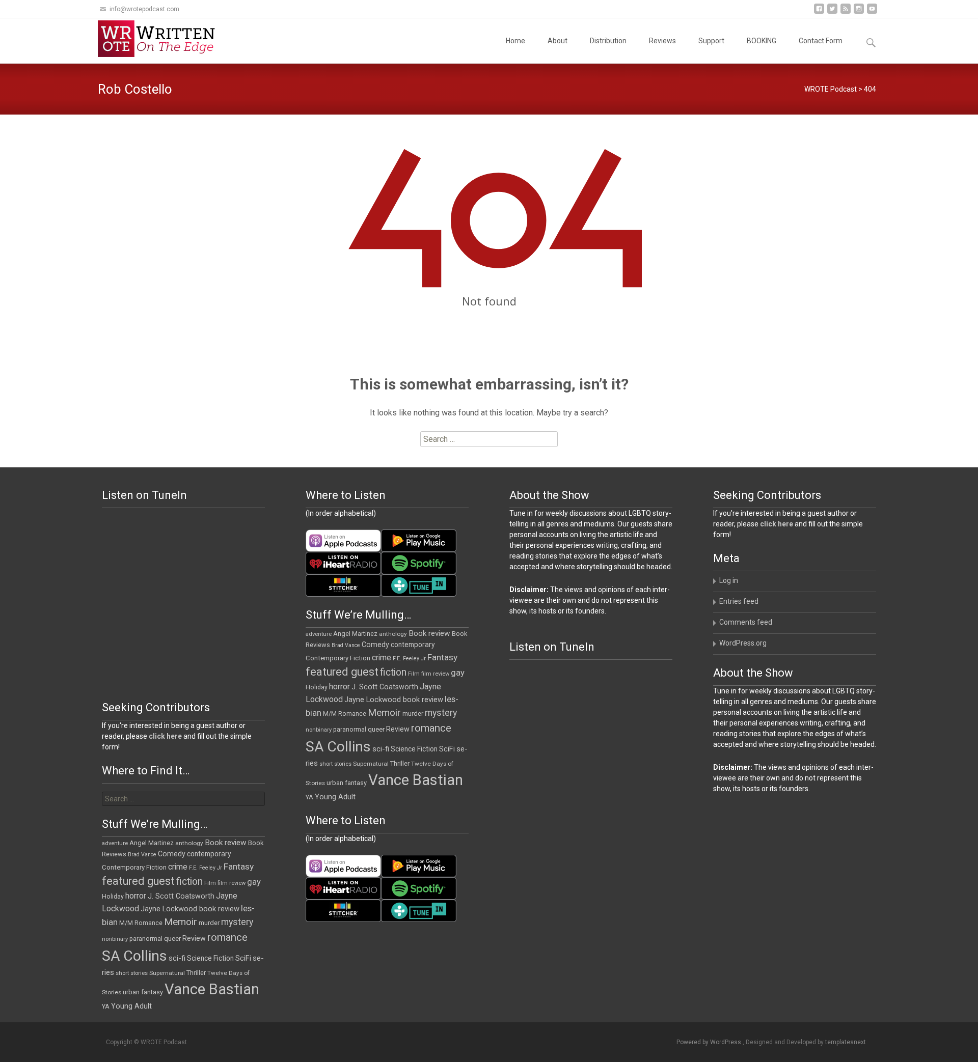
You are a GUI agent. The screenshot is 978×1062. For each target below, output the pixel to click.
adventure (319, 634)
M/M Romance (344, 713)
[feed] (845, 12)
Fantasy (442, 657)
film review (435, 673)
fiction (393, 672)
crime (381, 657)
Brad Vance (346, 645)
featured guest (342, 671)
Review (398, 729)
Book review (429, 633)
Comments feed (745, 622)
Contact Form (821, 41)
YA (309, 797)
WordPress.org (743, 643)
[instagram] (859, 12)
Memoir (384, 712)
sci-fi (380, 748)
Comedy (375, 644)
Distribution (608, 41)
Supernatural (371, 763)
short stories (335, 764)
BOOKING (761, 41)
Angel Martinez (355, 633)
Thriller (400, 763)
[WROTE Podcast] (161, 38)
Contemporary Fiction (338, 658)
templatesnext (845, 1042)
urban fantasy (347, 783)
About (557, 41)
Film (414, 673)
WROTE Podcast (830, 89)
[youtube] (872, 12)
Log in (728, 580)
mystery (441, 713)
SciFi (447, 749)
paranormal (349, 729)
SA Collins (338, 746)
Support (711, 41)
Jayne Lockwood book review (393, 699)
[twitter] (832, 12)
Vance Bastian (415, 780)
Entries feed (738, 601)
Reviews (662, 41)
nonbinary (319, 729)
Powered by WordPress (709, 1042)
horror (339, 686)
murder (412, 713)
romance (431, 728)
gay (458, 673)
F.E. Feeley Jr (409, 658)
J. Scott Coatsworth (384, 687)
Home (515, 41)
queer (376, 729)
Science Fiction (414, 749)
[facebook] (819, 12)
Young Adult (335, 797)
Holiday (317, 687)
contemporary (413, 644)
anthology (393, 633)
